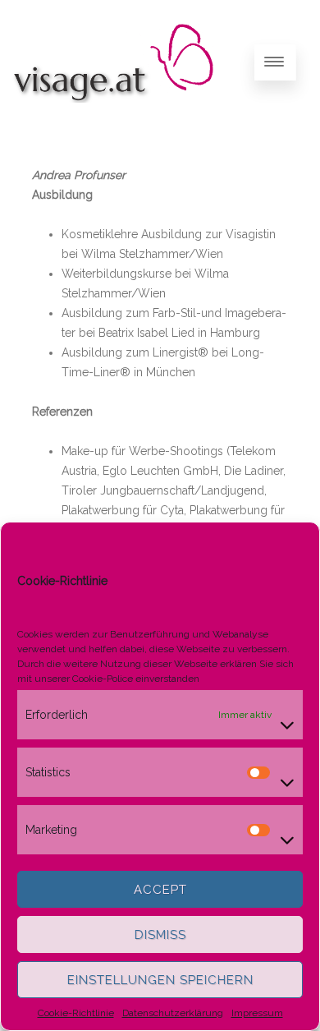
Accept (160, 889)
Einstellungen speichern (160, 980)
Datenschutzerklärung (172, 1013)
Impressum (257, 1013)
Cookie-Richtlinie (76, 1013)
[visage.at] (113, 118)
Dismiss (160, 934)
